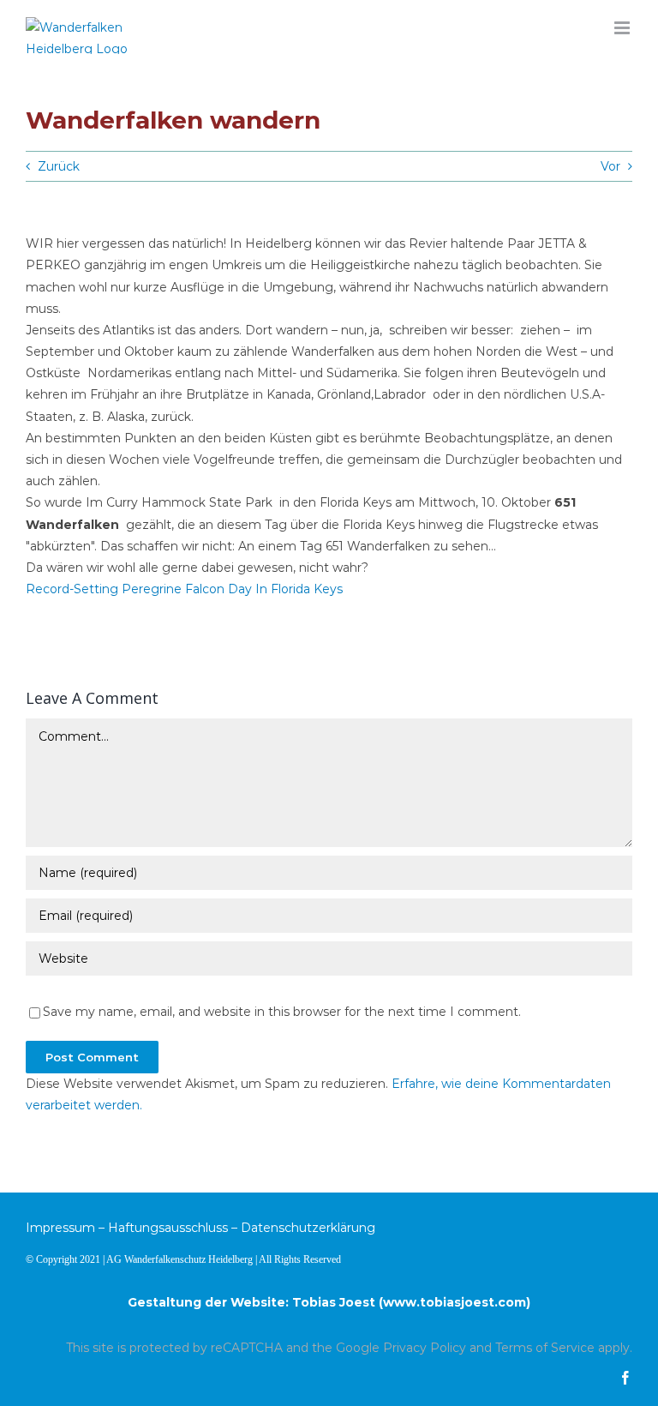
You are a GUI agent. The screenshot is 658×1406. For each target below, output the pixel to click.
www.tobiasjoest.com (454, 1302)
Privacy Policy (424, 1347)
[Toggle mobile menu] (623, 28)
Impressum (60, 1227)
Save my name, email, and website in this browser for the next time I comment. (282, 1011)
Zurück (59, 166)
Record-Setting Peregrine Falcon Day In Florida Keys (184, 589)
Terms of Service (545, 1347)
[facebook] (625, 1378)
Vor (610, 166)
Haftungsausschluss (168, 1227)
